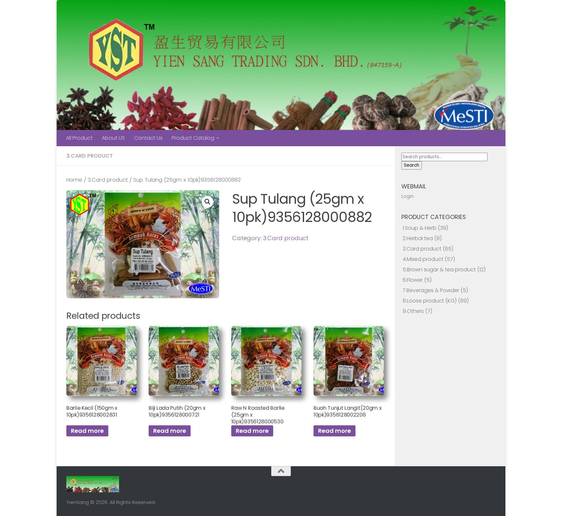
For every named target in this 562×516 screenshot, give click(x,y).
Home (74, 180)
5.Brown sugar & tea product (439, 269)
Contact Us (148, 138)
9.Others (413, 311)
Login (407, 196)
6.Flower (413, 280)
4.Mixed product (423, 259)
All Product (79, 138)
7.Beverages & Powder (431, 290)
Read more (87, 431)
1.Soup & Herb (419, 228)
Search (411, 165)
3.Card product (89, 156)
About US (113, 138)
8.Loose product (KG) (430, 300)
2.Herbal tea (418, 238)
